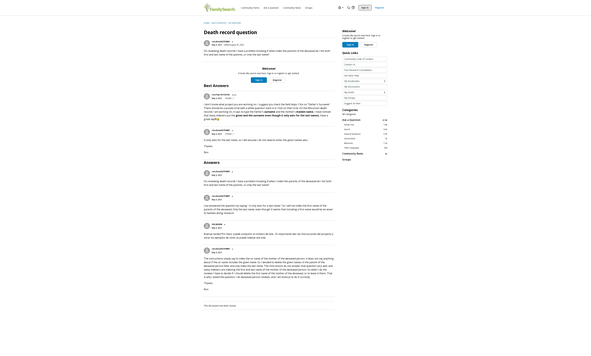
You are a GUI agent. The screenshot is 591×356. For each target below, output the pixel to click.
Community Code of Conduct (358, 58)
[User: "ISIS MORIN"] (207, 226)
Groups (346, 159)
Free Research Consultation (358, 70)
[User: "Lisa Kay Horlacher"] (207, 96)
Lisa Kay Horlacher (221, 94)
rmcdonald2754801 (221, 41)
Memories (365, 143)
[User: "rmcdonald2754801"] (207, 43)
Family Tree (365, 124)
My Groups (349, 97)
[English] (219, 8)
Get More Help (351, 75)
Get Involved (365, 138)
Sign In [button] (259, 80)
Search (365, 129)
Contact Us (349, 64)
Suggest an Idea (352, 103)
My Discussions (352, 86)
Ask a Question (364, 120)
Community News (364, 153)
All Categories (349, 114)
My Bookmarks (364, 81)
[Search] (348, 7)
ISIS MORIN (217, 224)
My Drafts (364, 92)
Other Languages (365, 147)
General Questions (365, 134)
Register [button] (277, 80)
